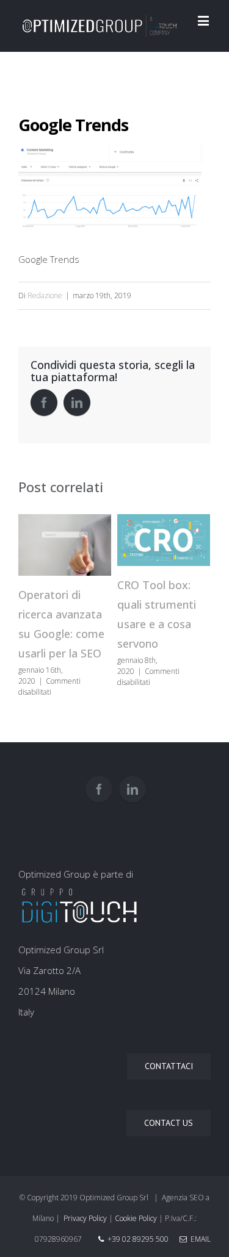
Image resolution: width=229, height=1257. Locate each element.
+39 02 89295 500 (138, 1239)
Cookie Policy (136, 1218)
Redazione (44, 295)
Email (199, 1239)
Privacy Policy (85, 1218)
